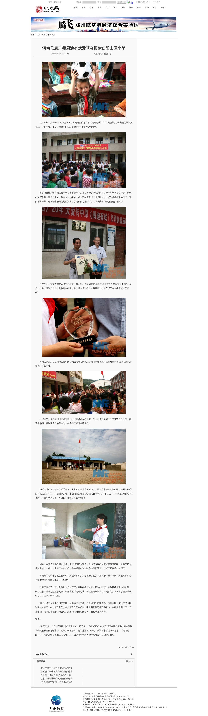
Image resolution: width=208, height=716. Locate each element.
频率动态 (45, 35)
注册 (138, 2)
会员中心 (144, 2)
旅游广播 (136, 13)
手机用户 (156, 2)
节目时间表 (164, 13)
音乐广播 (109, 13)
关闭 (46, 654)
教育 (139, 7)
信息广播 (154, 13)
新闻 (76, 7)
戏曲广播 (100, 13)
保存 (37, 654)
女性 (123, 7)
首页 (50, 2)
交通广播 (91, 13)
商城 (163, 7)
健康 (131, 7)
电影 (99, 7)
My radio (127, 13)
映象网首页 (35, 35)
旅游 (115, 7)
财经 (83, 7)
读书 (147, 7)
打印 (42, 654)
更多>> (129, 661)
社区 (155, 7)
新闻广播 (73, 13)
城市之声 (145, 13)
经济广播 (82, 13)
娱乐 (91, 7)
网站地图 (58, 2)
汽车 (107, 7)
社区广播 (118, 13)
